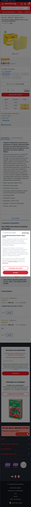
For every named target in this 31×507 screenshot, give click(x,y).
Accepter (15, 272)
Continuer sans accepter (10, 232)
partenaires (5, 263)
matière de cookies (12, 261)
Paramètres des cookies (15, 268)
